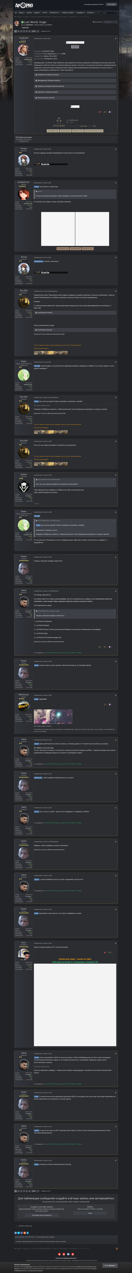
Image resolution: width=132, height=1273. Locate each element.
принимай (42, 674)
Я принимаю (110, 1265)
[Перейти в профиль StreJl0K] (23, 277)
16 (115, 22)
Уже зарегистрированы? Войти (93, 4)
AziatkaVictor (24, 182)
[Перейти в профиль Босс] (23, 929)
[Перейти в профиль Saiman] (24, 461)
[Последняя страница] (38, 31)
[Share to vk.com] (15, 1207)
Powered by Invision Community (66, 1237)
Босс (23, 917)
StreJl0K (23, 265)
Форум (29, 12)
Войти (90, 1188)
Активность (54, 12)
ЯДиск (39, 723)
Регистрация (111, 4)
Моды (21, 12)
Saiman (24, 449)
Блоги (45, 12)
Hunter (24, 531)
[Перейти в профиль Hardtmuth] (17, 23)
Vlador (23, 336)
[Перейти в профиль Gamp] (24, 577)
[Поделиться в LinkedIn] (27, 1207)
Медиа (36, 12)
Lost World (48, 25)
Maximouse (24, 669)
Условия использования (35, 1270)
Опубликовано (42, 38)
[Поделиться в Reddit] (24, 1207)
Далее (33, 31)
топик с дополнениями (58, 574)
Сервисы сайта (68, 12)
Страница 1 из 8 (45, 31)
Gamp (23, 565)
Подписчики (108, 22)
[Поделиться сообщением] (115, 38)
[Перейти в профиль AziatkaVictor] (23, 194)
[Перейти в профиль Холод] (23, 160)
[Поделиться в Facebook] (21, 1207)
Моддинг (80, 12)
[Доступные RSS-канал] (117, 1223)
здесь (49, 341)
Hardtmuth (23, 38)
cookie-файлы (28, 1266)
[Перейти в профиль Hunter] (24, 543)
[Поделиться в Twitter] (18, 1207)
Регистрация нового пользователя (41, 1190)
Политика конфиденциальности (66, 1233)
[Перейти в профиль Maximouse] (23, 681)
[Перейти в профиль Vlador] (23, 350)
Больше (90, 12)
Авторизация (98, 22)
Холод (24, 148)
